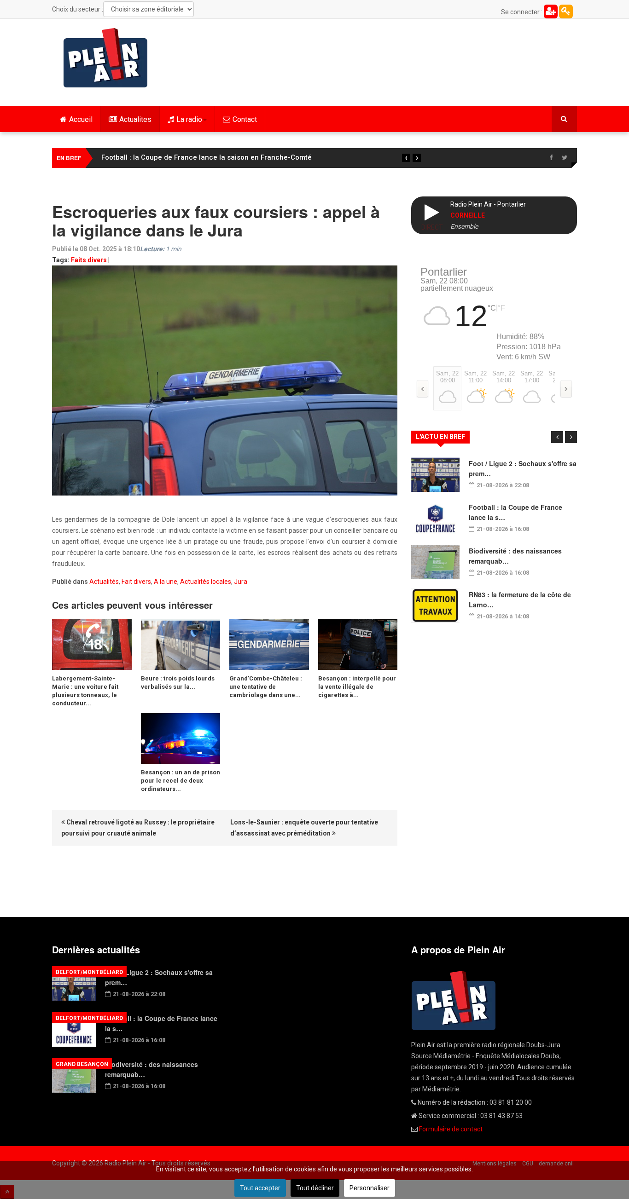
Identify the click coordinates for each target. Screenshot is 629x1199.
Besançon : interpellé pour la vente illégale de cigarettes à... (357, 686)
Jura (240, 581)
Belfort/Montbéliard (89, 972)
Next (571, 437)
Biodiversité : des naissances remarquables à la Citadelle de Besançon (218, 157)
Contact (245, 119)
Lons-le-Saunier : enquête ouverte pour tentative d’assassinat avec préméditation (304, 828)
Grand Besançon (82, 1064)
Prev (557, 437)
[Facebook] (550, 157)
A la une (165, 581)
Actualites (135, 119)
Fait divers (136, 581)
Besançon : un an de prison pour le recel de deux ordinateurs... (180, 780)
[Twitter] (564, 157)
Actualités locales (205, 581)
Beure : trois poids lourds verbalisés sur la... (178, 682)
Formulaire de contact (451, 1129)
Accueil (81, 119)
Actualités (104, 581)
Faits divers (89, 260)
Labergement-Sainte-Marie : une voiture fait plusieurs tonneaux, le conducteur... (85, 691)
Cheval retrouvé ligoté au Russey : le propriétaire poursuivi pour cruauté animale (138, 828)
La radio (189, 119)
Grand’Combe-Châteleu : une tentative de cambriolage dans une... (265, 686)
